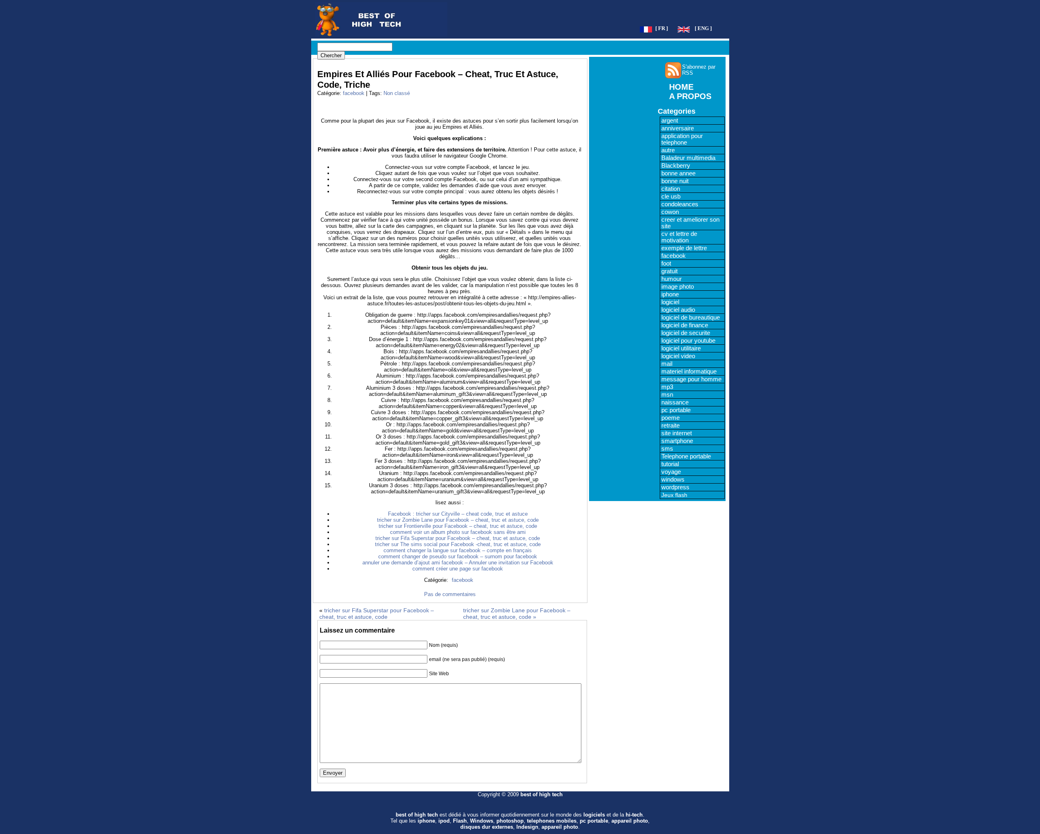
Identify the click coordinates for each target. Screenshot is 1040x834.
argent (669, 120)
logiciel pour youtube (688, 340)
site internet (676, 433)
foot (666, 263)
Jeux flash (674, 495)
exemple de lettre (684, 248)
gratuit (669, 271)
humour (671, 279)
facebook (353, 93)
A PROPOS (690, 96)
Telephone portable (686, 456)
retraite (670, 425)
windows (673, 479)
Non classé (397, 93)
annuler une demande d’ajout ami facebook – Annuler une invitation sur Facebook (457, 563)
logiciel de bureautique (690, 317)
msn (667, 394)
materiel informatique (689, 371)
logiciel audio (678, 310)
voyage (671, 472)
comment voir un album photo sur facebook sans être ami (458, 532)
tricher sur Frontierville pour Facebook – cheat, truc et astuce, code (458, 526)
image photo (677, 286)
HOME (681, 86)
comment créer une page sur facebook (457, 569)
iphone (670, 294)
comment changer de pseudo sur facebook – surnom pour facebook (457, 556)
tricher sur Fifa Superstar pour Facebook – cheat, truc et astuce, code (457, 538)
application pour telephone (682, 139)
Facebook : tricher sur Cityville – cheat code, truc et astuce (458, 514)
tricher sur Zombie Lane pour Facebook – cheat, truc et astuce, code (458, 520)
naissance (675, 402)
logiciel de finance (684, 325)
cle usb (670, 196)
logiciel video (678, 356)
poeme (670, 418)
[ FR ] (661, 28)
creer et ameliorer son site (690, 222)
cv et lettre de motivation (679, 237)
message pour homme (691, 379)
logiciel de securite (685, 333)
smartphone (677, 441)
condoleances (679, 204)
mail (666, 364)
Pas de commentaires (450, 594)
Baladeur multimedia (688, 158)
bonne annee (678, 173)
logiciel (670, 302)
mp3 (667, 387)
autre (668, 150)
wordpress (675, 487)
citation (670, 189)
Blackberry (675, 165)
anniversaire (677, 128)
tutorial (670, 464)
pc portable (676, 410)
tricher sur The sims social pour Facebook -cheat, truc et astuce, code (458, 544)
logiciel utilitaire (681, 348)
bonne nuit (675, 181)
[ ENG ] (703, 28)
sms (667, 448)
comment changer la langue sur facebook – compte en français (458, 550)
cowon (670, 212)
